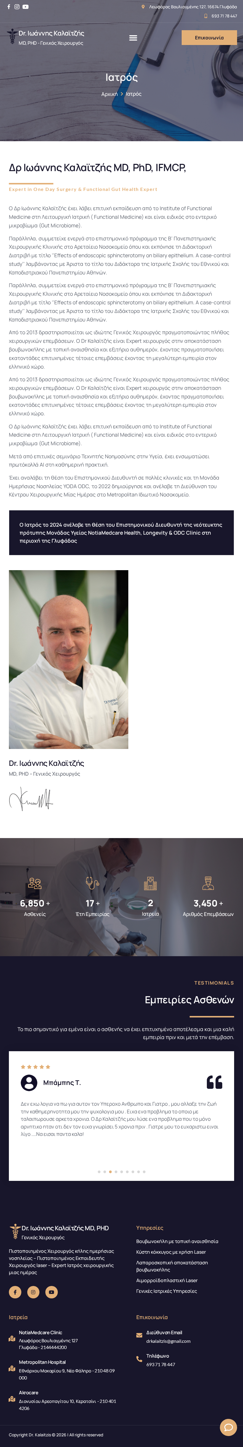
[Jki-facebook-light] (15, 1292)
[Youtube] (25, 6)
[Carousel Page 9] (144, 1172)
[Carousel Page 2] (104, 1172)
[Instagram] (17, 6)
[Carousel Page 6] (127, 1172)
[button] (133, 37)
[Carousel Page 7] (133, 1172)
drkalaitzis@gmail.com (168, 1341)
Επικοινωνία (209, 37)
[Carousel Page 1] (99, 1172)
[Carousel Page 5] (121, 1172)
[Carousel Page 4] (116, 1172)
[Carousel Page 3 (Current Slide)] (110, 1172)
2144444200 (54, 1347)
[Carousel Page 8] (138, 1172)
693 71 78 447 (160, 1364)
